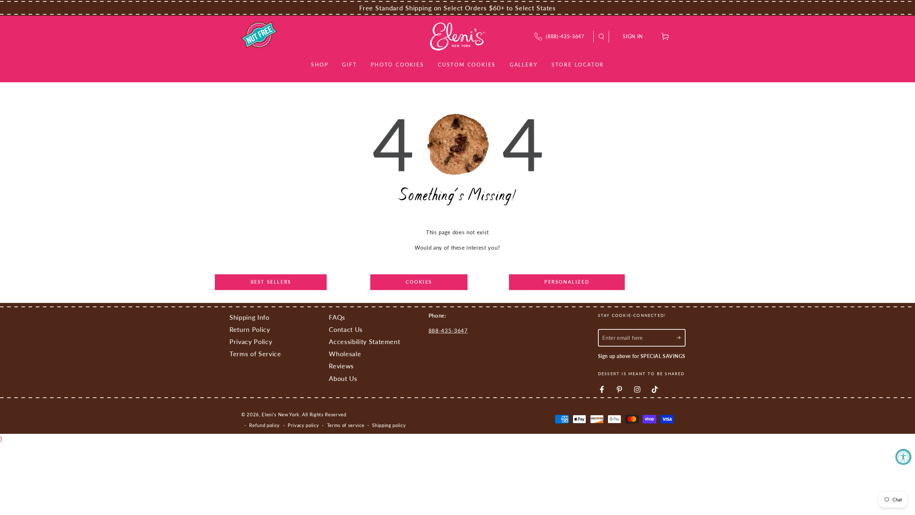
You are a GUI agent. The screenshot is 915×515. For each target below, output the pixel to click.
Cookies (419, 282)
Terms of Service (255, 354)
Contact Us (346, 329)
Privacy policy (303, 425)
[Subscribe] (681, 337)
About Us (343, 378)
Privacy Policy (250, 341)
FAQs (337, 317)
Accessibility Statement (364, 341)
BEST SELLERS (271, 282)
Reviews (341, 366)
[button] (601, 37)
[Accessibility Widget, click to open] (903, 457)
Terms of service (346, 425)
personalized (566, 282)
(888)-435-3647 (565, 36)
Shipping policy (389, 425)
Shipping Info (249, 317)
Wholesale (345, 354)
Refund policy (264, 425)
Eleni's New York (281, 414)
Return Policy (249, 329)
